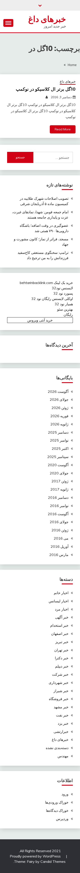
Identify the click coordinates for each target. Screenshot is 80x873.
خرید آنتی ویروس (40, 320)
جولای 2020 (59, 473)
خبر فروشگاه (58, 699)
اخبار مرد (61, 609)
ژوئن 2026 (60, 407)
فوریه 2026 (59, 416)
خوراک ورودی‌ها (56, 802)
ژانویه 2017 (59, 489)
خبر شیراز (61, 691)
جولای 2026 (59, 399)
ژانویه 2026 (59, 424)
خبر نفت (62, 715)
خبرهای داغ (47, 19)
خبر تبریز (61, 642)
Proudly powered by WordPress (36, 856)
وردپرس (62, 818)
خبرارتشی (61, 731)
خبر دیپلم (61, 666)
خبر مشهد (61, 707)
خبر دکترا (61, 658)
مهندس (63, 756)
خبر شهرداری (58, 682)
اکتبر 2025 (60, 448)
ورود (65, 794)
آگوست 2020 (58, 465)
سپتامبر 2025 (57, 456)
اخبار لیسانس (58, 601)
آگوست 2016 (58, 514)
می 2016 (61, 538)
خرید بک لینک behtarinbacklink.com (46, 282)
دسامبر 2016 (58, 497)
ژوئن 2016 (60, 530)
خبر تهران (61, 650)
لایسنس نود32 (62, 288)
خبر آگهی (61, 617)
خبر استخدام (59, 625)
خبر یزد (63, 723)
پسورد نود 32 (63, 293)
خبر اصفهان (59, 633)
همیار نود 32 (64, 304)
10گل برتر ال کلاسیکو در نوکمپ (46, 89)
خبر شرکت (60, 674)
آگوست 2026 (58, 391)
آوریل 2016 (59, 546)
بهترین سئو (65, 309)
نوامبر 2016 (59, 505)
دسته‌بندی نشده (57, 748)
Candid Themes (53, 861)
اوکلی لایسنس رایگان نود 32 (52, 298)
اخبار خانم (61, 593)
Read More (63, 129)
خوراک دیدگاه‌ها (57, 810)
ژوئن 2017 (60, 481)
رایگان (68, 314)
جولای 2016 (59, 522)
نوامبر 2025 (59, 440)
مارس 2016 (58, 554)
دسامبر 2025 (58, 432)
